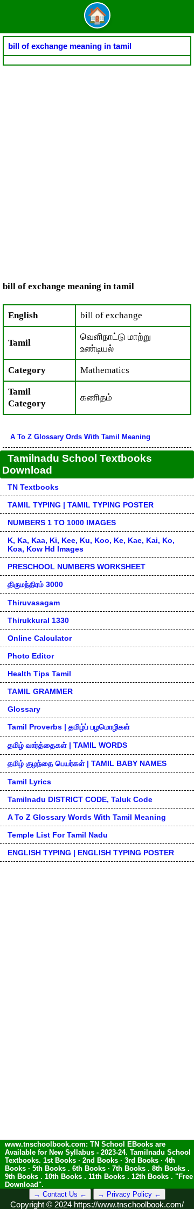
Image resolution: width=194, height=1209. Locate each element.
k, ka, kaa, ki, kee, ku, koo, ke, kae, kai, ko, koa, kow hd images (91, 544)
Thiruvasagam (34, 602)
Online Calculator (40, 638)
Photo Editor (31, 656)
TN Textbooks (33, 487)
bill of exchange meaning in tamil (69, 46)
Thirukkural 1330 (38, 620)
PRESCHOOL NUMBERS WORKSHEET (77, 566)
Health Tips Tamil (39, 673)
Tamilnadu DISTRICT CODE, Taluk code (80, 799)
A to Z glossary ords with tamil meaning (80, 437)
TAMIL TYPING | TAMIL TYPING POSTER (81, 504)
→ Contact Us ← (60, 1194)
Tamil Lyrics (29, 781)
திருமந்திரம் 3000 (35, 584)
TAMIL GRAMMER (40, 691)
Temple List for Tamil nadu (58, 835)
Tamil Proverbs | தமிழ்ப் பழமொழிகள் (69, 726)
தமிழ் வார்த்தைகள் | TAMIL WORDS (67, 745)
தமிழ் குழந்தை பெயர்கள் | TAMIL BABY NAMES (87, 763)
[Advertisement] (97, 167)
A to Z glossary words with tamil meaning (87, 817)
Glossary (24, 709)
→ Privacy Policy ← (129, 1194)
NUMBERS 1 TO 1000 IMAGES (62, 522)
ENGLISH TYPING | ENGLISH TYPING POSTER (91, 852)
